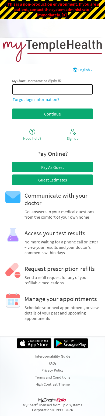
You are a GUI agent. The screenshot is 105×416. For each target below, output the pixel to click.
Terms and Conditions (52, 377)
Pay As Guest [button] (52, 167)
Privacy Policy (52, 370)
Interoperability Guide (52, 356)
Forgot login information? (36, 99)
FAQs (53, 363)
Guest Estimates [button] (52, 180)
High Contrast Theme (53, 384)
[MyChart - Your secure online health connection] (52, 51)
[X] (64, 15)
